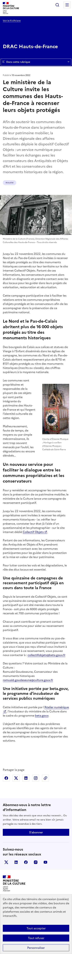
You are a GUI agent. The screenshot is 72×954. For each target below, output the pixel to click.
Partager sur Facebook (6, 778)
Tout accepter (36, 928)
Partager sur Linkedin (25, 778)
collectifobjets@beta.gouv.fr (46, 655)
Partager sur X (16, 778)
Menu (67, 4)
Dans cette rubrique (18, 62)
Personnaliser (36, 948)
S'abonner (36, 832)
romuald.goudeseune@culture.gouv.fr (28, 680)
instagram (35, 862)
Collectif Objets (33, 532)
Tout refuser (36, 938)
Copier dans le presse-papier (45, 778)
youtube (45, 862)
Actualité (9, 182)
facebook (25, 862)
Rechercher (57, 4)
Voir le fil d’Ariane (12, 20)
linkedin (16, 862)
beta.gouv (41, 715)
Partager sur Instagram (35, 778)
